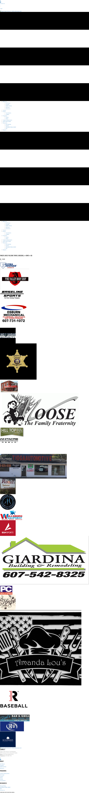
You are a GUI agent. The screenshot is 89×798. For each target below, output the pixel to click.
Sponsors (2, 768)
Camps (1, 779)
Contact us (2, 3)
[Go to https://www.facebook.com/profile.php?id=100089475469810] (44, 0)
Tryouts (1, 776)
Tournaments (3, 780)
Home (27, 255)
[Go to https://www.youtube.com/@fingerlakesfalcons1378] (44, 2)
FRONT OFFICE (3, 766)
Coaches (2, 765)
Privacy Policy (3, 785)
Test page (2, 774)
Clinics (1, 777)
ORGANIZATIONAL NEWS (5, 787)
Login (1, 8)
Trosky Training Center (4, 773)
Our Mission (2, 764)
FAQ (1, 788)
